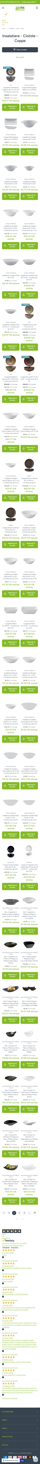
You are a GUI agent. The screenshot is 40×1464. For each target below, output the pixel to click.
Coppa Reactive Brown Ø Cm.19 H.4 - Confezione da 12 (29, 480)
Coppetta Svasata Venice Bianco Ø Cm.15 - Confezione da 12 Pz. (10, 480)
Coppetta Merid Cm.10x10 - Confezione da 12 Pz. (10, 626)
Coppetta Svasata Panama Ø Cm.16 (29, 183)
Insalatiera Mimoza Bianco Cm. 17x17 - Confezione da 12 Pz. (29, 675)
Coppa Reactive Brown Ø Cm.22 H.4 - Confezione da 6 (10, 530)
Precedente (6, 1247)
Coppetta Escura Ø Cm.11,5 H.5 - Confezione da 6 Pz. (29, 327)
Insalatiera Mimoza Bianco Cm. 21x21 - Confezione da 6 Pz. (10, 675)
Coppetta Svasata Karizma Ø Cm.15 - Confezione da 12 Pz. (29, 576)
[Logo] (20, 8)
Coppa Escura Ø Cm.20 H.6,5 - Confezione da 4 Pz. (29, 379)
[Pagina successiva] (21, 1219)
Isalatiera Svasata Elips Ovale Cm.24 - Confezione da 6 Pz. (11, 818)
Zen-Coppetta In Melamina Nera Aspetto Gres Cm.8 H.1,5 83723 (10, 914)
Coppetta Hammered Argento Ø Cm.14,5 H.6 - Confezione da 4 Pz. (10, 90)
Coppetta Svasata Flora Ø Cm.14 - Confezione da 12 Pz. (10, 327)
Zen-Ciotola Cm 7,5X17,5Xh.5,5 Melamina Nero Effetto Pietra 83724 (10, 1093)
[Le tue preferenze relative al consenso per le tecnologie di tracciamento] (11, 1460)
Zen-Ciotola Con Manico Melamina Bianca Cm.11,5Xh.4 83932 (29, 1049)
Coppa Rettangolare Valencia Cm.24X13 (10, 138)
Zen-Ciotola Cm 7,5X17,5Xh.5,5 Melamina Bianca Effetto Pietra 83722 (29, 1093)
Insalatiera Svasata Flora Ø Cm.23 (10, 276)
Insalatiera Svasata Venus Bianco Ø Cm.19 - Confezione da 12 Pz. (10, 771)
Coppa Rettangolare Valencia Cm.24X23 (29, 89)
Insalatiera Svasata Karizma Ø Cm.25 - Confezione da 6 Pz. (29, 530)
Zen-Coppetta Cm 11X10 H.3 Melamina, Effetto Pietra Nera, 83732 (10, 960)
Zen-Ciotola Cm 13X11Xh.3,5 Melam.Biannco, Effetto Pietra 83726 (29, 1138)
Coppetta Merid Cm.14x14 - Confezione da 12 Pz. (29, 626)
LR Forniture (16, 1453)
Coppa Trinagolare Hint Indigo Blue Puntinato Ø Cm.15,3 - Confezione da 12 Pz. (29, 868)
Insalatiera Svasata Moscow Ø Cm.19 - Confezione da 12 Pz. (29, 228)
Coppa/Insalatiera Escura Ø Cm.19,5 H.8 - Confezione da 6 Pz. (10, 379)
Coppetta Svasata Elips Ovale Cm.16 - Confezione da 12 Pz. (29, 818)
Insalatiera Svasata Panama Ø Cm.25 (29, 138)
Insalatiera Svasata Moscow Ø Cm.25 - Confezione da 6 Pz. (10, 228)
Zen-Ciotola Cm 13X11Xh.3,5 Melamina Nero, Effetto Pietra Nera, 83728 (11, 1138)
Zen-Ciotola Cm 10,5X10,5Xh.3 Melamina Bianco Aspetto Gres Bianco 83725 (29, 1182)
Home (3, 28)
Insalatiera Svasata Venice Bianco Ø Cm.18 (29, 430)
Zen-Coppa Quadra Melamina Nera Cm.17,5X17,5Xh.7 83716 (29, 959)
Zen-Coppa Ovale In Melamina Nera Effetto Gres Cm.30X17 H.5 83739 (11, 1004)
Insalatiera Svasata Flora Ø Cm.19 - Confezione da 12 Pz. (29, 277)
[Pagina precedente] (17, 1219)
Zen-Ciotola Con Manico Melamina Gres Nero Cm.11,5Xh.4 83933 (11, 1049)
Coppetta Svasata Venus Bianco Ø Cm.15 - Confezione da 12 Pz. (29, 771)
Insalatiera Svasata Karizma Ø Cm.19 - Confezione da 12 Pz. (10, 576)
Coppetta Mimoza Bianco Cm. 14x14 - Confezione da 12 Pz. (10, 722)
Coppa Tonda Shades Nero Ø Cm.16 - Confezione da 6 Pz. (10, 867)
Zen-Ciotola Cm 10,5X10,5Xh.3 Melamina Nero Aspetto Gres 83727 (10, 1182)
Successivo (14, 1247)
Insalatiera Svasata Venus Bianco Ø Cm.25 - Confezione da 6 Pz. (29, 722)
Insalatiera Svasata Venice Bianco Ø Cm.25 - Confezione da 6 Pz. (10, 431)
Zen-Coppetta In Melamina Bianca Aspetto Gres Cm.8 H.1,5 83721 (29, 915)
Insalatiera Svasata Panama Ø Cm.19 (10, 183)
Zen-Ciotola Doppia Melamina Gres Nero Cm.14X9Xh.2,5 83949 (29, 1003)
